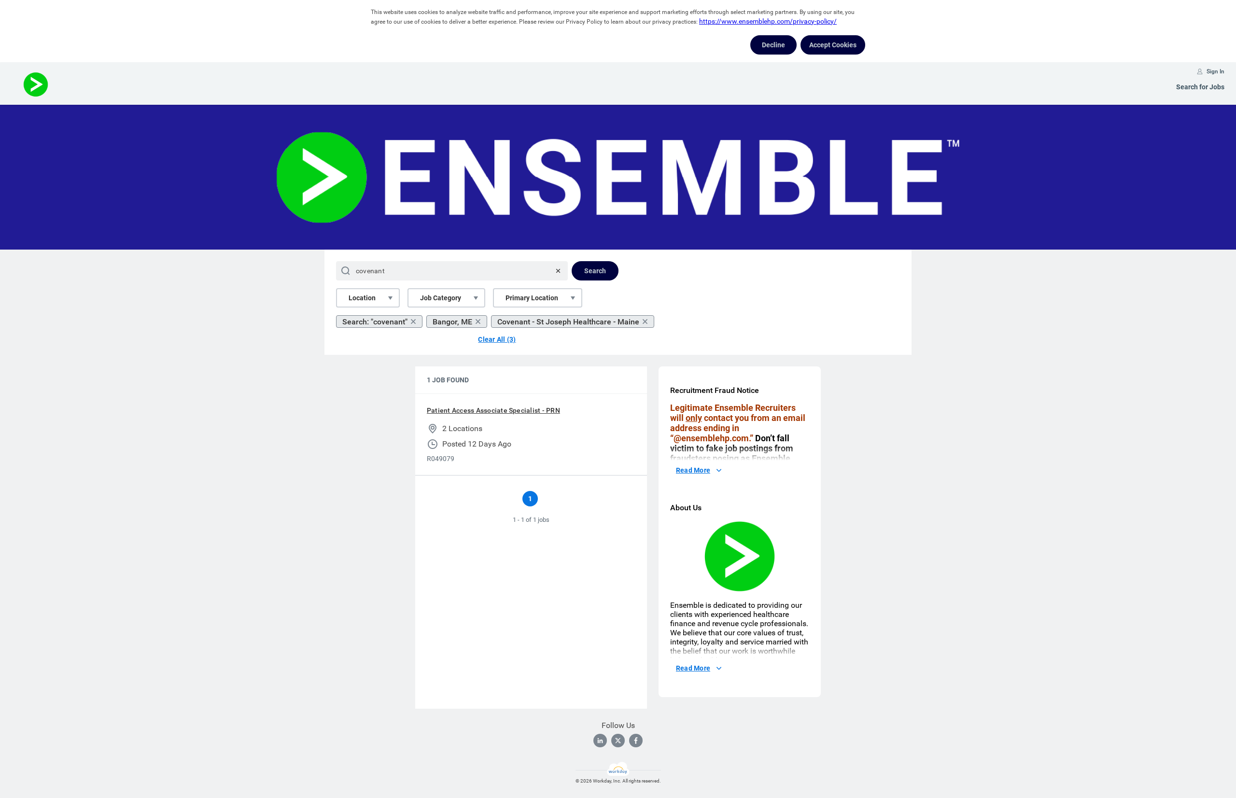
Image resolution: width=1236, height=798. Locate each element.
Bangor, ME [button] (452, 321)
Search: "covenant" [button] (374, 321)
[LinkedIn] (600, 740)
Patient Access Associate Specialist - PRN (493, 410)
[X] (618, 740)
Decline (773, 45)
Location (362, 298)
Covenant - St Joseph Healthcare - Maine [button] (568, 321)
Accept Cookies (833, 45)
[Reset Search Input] (558, 271)
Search (595, 271)
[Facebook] (636, 740)
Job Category (440, 298)
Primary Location (532, 298)
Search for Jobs (1200, 87)
